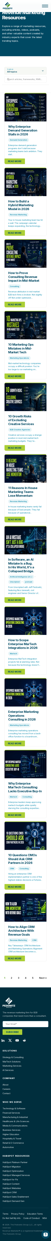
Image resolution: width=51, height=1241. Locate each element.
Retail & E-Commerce (13, 1143)
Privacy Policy (17, 1214)
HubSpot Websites (12, 1188)
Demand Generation (18, 140)
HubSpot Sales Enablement (16, 1196)
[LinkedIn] (4, 1041)
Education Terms (35, 1214)
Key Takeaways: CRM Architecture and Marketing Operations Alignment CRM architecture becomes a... (25, 948)
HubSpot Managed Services (16, 1175)
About (5, 1084)
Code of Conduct (31, 1218)
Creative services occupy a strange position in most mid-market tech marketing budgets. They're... (25, 438)
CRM (12, 869)
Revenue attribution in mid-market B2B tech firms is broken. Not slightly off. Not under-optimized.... (25, 294)
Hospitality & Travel (12, 1138)
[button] (25, 71)
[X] (11, 1041)
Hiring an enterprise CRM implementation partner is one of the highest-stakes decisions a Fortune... (25, 877)
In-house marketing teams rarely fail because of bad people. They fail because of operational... (25, 509)
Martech (13, 654)
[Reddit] (25, 1041)
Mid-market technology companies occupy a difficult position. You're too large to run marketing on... (24, 366)
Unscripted (15, 582)
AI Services (8, 1070)
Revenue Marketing (18, 215)
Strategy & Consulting (13, 1057)
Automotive (8, 1147)
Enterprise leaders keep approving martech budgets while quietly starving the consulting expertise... (24, 805)
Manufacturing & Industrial (15, 1117)
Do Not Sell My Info (12, 1218)
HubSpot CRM (10, 1192)
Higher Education (11, 1134)
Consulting (14, 286)
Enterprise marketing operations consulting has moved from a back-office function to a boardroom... (24, 733)
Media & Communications (15, 1125)
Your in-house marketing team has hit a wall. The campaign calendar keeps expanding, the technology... (25, 223)
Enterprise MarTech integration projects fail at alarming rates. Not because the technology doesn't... (24, 662)
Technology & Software (14, 1108)
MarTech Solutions (12, 1061)
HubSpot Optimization (13, 1171)
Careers (6, 1089)
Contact (6, 1093)
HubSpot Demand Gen (13, 1201)
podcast (28, 582)
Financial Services (11, 1112)
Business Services (11, 1130)
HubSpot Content (11, 1184)
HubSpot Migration (12, 1166)
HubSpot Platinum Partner (15, 1162)
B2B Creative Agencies (20, 430)
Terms (5, 1214)
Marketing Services (12, 1065)
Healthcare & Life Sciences (16, 1121)
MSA (44, 1218)
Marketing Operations (19, 358)
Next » (43, 977)
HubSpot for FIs (10, 1179)
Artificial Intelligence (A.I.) (21, 577)
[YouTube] (18, 1041)
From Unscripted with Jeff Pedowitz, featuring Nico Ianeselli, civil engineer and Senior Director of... (25, 590)
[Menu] (45, 6)
